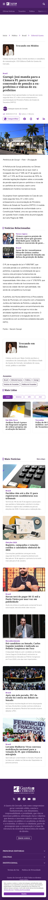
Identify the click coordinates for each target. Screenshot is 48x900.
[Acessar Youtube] (29, 799)
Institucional (10, 863)
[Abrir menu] (4, 4)
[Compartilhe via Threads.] (31, 118)
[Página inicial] (24, 790)
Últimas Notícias (9, 11)
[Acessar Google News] (34, 799)
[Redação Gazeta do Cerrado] (5, 108)
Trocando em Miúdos (27, 45)
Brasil (24, 35)
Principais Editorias (13, 851)
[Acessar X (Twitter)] (14, 799)
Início (5, 35)
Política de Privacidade (31, 870)
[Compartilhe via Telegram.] (37, 118)
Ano (40, 397)
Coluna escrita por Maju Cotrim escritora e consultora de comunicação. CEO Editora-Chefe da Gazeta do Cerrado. (24, 61)
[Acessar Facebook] (24, 799)
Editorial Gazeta (37, 35)
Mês (29, 397)
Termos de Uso (13, 870)
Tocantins (22, 11)
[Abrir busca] (43, 4)
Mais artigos (41, 459)
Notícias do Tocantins (11, 384)
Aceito (24, 894)
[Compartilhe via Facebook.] (24, 118)
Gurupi (36, 380)
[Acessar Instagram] (19, 799)
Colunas (7, 857)
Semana (19, 397)
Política (31, 11)
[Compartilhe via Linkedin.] (43, 118)
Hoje (8, 397)
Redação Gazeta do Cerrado (18, 109)
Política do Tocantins (29, 384)
